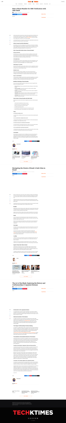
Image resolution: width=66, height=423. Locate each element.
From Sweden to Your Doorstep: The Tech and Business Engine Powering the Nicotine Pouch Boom (16, 271)
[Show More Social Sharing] (28, 14)
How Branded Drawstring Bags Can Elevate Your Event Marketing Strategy (26, 392)
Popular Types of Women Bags (16, 391)
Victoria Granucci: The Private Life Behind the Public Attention (35, 271)
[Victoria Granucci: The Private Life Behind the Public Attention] (35, 267)
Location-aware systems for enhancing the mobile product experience (35, 157)
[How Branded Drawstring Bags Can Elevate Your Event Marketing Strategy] (26, 387)
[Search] (1, 1)
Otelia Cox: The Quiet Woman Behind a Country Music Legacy (26, 271)
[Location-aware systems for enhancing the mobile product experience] (35, 153)
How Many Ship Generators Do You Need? (25, 157)
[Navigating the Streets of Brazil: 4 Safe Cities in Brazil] (25, 184)
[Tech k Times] (33, 1)
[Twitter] (10, 39)
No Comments (24, 12)
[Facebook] (10, 37)
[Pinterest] (10, 42)
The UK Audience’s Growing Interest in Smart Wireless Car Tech (16, 157)
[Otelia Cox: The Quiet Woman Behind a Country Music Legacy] (26, 267)
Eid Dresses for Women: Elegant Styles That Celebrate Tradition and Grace (35, 392)
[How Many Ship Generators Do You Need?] (26, 153)
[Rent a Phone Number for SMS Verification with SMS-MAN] (25, 25)
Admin (15, 171)
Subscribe (62, 1)
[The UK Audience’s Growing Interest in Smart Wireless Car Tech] (16, 153)
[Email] (10, 44)
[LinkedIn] (10, 40)
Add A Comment (26, 161)
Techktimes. (33, 420)
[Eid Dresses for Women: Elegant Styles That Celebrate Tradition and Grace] (35, 387)
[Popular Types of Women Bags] (16, 387)
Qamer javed (15, 12)
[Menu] (2, 1)
